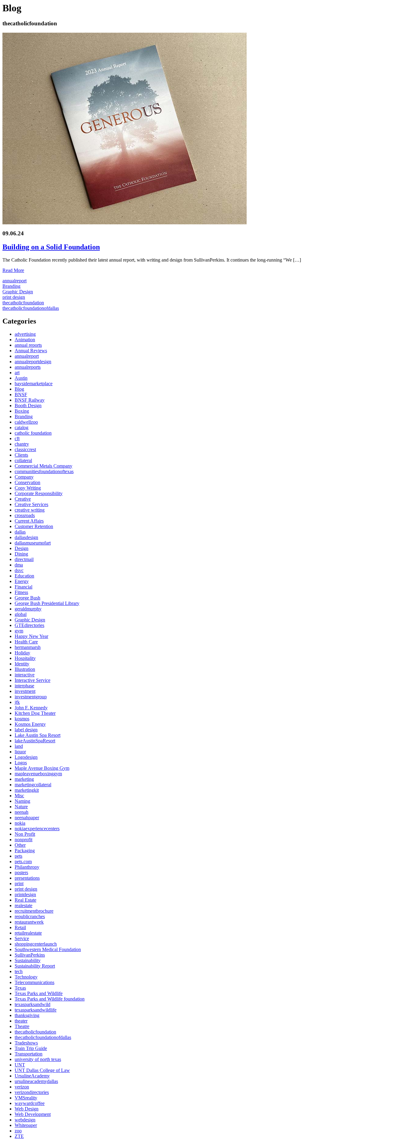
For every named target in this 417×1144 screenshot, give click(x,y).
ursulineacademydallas (36, 1081)
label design (26, 729)
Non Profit (25, 834)
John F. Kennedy (31, 707)
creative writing (30, 509)
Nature (21, 806)
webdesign (25, 1119)
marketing (24, 779)
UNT (20, 1064)
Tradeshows (26, 1042)
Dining (21, 553)
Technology (26, 976)
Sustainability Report (35, 965)
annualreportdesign (33, 361)
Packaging (25, 850)
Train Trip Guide (31, 1048)
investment (25, 691)
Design (21, 548)
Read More (13, 270)
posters (21, 872)
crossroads (25, 515)
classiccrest (25, 449)
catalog (21, 427)
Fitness (21, 592)
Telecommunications (34, 982)
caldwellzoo (26, 422)
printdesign (25, 894)
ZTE (19, 1136)
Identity (22, 663)
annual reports (28, 345)
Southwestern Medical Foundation (48, 949)
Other (20, 845)
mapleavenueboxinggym (38, 773)
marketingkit (27, 790)
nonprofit (23, 839)
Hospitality (25, 658)
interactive (24, 674)
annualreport (14, 280)
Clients (21, 455)
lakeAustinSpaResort (35, 740)
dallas (20, 531)
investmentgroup (31, 696)
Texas (20, 987)
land (19, 746)
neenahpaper (27, 817)
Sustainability (28, 960)
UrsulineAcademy (32, 1075)
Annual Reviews (31, 350)
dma (19, 564)
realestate (23, 905)
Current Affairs (29, 520)
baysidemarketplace (34, 383)
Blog (19, 389)
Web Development (33, 1114)
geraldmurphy (28, 608)
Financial (23, 586)
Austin (21, 378)
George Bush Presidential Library (47, 603)
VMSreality (26, 1097)
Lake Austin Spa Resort (37, 735)
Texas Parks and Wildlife (39, 993)
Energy (22, 581)
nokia (20, 823)
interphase (24, 685)
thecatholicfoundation (23, 302)
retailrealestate (28, 933)
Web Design (26, 1108)
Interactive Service (32, 680)
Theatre (22, 1026)
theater (21, 1020)
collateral (23, 460)
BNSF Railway (30, 400)
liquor (20, 751)
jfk (17, 702)
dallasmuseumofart (33, 542)
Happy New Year (31, 636)
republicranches (30, 916)
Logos (21, 762)
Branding (11, 286)
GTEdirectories (29, 625)
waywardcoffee (30, 1103)
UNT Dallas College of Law (42, 1070)
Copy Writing (28, 488)
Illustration (25, 669)
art (17, 372)
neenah (21, 812)
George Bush (27, 597)
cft (17, 438)
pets (18, 856)
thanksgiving (27, 1015)
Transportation (28, 1053)
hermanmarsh (28, 647)
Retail (20, 927)
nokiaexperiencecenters (37, 828)
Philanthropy (27, 867)
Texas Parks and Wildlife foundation (50, 998)
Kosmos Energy (30, 724)
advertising (25, 334)
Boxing (22, 411)
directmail (24, 559)
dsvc (19, 570)
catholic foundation (33, 433)
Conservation (27, 482)
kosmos (22, 718)
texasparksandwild (32, 1004)
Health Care (26, 641)
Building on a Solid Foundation (51, 247)
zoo (18, 1130)
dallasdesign (26, 537)
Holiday (22, 652)
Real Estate (25, 900)
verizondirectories (32, 1092)
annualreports (28, 367)
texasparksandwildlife (35, 1009)
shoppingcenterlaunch (36, 944)
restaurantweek (29, 922)
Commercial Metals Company (43, 466)
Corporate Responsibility (39, 493)
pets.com (23, 861)
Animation (25, 339)
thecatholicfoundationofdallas (30, 308)
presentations (27, 878)
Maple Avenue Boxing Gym (42, 768)
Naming (22, 801)
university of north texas (38, 1059)
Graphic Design (17, 291)
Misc (19, 795)
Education (24, 575)
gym (19, 630)
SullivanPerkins (30, 955)
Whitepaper (26, 1125)
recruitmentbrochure (34, 911)
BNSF (21, 394)
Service (22, 938)
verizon (22, 1086)
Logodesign (26, 757)
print (19, 883)
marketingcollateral (33, 784)
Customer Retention (34, 526)
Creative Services (31, 504)
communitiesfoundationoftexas (44, 471)
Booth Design (28, 405)
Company (24, 477)
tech (19, 971)
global (21, 614)
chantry (22, 444)
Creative (23, 498)
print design (13, 297)
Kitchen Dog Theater (35, 713)
